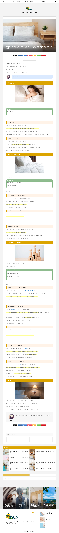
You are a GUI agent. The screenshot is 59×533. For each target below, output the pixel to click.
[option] (9, 498)
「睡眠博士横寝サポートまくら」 (15, 309)
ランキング (24, 1)
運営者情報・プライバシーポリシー (35, 1)
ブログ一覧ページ (18, 1)
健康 (10, 50)
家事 (28, 1)
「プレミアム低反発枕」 (24, 348)
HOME (13, 1)
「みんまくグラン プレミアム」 (29, 290)
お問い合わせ (44, 1)
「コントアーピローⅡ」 (29, 329)
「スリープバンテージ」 (17, 364)
